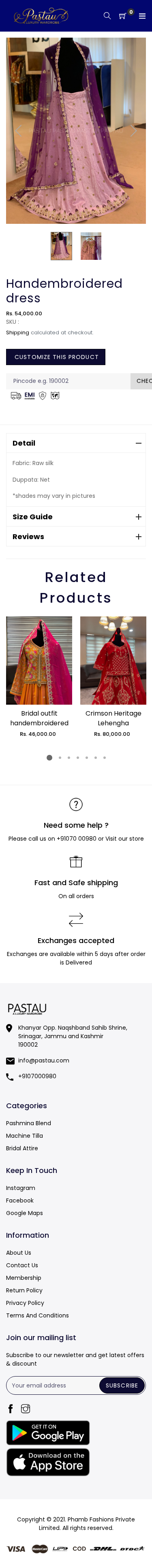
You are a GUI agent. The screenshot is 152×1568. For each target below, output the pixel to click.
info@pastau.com (43, 1060)
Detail (24, 443)
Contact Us (22, 1265)
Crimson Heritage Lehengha (113, 718)
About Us (18, 1253)
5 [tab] (86, 757)
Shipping (17, 332)
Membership (23, 1278)
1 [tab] (49, 758)
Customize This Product (56, 357)
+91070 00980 (76, 839)
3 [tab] (68, 757)
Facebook (20, 1200)
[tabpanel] (39, 677)
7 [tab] (104, 757)
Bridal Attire (22, 1148)
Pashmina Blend (28, 1123)
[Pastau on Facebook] (10, 1409)
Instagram (20, 1188)
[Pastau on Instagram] (25, 1409)
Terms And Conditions (37, 1315)
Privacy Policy (25, 1303)
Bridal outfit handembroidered (39, 718)
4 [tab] (77, 757)
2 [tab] (59, 757)
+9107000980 (37, 1076)
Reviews (28, 536)
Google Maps (24, 1213)
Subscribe (122, 1385)
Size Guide (33, 517)
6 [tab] (95, 757)
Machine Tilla (24, 1136)
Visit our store (124, 839)
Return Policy (24, 1290)
